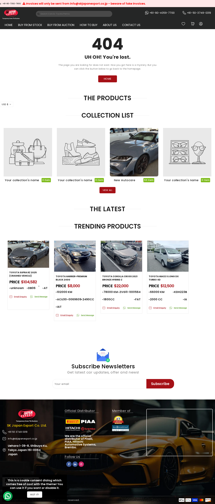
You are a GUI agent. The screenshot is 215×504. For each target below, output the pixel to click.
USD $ (5, 104)
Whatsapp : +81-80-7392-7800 (61, 3)
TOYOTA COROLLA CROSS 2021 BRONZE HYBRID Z (119, 278)
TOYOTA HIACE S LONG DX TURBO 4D (164, 278)
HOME (107, 79)
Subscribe (160, 383)
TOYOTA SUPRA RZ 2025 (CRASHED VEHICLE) (23, 274)
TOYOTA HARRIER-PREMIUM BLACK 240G (71, 278)
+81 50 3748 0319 (18, 431)
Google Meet (31, 3)
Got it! (34, 494)
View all (107, 190)
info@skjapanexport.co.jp (22, 438)
